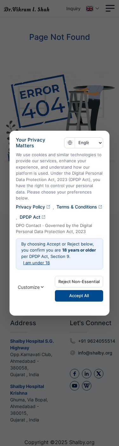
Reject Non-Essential (79, 281)
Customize (29, 287)
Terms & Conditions (76, 206)
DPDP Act (30, 217)
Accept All (79, 295)
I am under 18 (36, 262)
